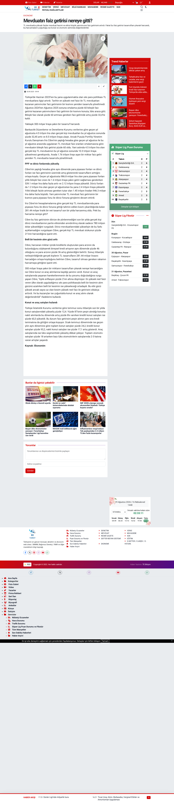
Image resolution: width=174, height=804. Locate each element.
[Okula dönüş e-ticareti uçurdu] (38, 393)
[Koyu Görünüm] (146, 7)
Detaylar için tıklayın (130, 206)
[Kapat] (172, 640)
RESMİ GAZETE (107, 7)
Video (11, 587)
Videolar (46, 2)
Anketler (12, 605)
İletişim (11, 611)
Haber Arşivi (75, 546)
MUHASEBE (93, 7)
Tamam (105, 641)
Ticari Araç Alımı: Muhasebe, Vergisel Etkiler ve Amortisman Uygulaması (118, 798)
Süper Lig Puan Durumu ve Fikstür (27, 626)
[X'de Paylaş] (30, 86)
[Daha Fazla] (39, 86)
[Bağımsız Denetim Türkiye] (32, 8)
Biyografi (12, 602)
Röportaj (12, 599)
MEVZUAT (65, 7)
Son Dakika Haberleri (78, 544)
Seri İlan (12, 596)
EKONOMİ (28, 15)
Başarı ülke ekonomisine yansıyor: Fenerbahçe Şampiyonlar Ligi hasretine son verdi (36, 432)
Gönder (30, 470)
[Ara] (142, 7)
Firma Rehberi (14, 593)
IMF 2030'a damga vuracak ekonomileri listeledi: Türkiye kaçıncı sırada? (92, 405)
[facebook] (31, 573)
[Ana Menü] (142, 10)
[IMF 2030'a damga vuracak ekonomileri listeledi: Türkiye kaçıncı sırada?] (92, 393)
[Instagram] (38, 552)
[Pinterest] (34, 552)
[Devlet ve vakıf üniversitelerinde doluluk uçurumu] (65, 393)
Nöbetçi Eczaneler (77, 531)
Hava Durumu (75, 533)
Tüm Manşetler (76, 541)
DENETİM (46, 7)
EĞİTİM (130, 539)
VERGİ (56, 7)
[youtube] (118, 573)
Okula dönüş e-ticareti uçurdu (38, 403)
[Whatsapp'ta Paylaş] (35, 86)
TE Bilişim (147, 564)
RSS (28, 564)
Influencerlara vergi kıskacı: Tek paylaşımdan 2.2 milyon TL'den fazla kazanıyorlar (92, 431)
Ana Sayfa (12, 578)
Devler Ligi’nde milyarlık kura (56, 797)
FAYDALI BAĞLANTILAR (53, 10)
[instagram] (89, 573)
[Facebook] (25, 552)
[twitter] (60, 573)
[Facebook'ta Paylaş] (26, 86)
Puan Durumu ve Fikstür (79, 539)
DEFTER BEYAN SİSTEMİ (111, 539)
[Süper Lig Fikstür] (147, 215)
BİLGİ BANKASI (79, 7)
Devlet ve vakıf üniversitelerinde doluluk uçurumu (63, 405)
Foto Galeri (32, 2)
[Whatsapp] (47, 552)
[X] (30, 552)
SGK (118, 7)
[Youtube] (43, 552)
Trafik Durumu (75, 536)
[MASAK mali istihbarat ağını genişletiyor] (65, 419)
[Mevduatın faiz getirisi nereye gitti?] (65, 58)
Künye (11, 608)
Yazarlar (59, 2)
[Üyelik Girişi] (149, 2)
